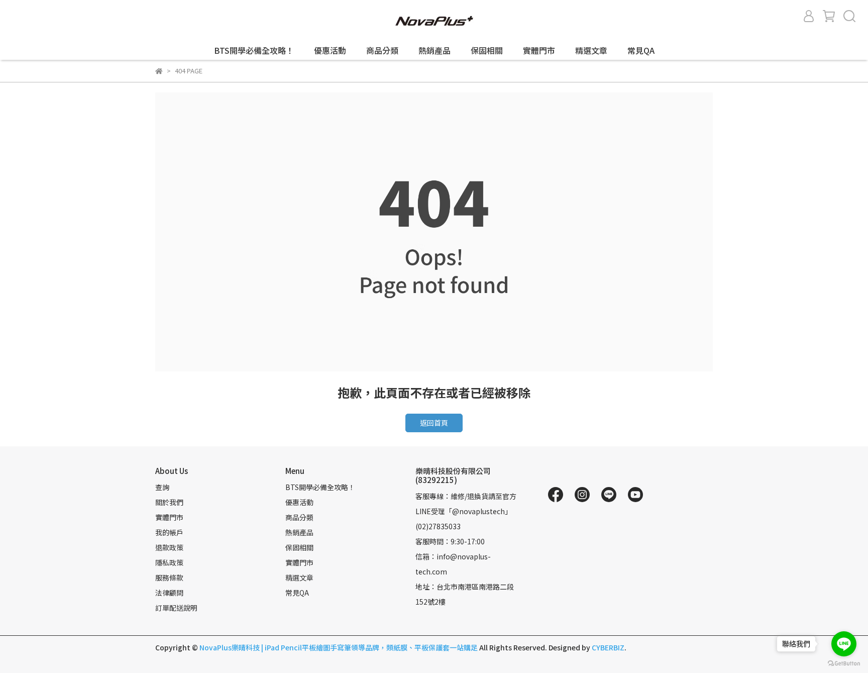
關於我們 (169, 502)
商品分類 (382, 50)
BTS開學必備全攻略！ (254, 50)
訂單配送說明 (176, 608)
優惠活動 (330, 50)
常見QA (641, 50)
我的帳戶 (169, 532)
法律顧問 (169, 593)
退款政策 (169, 547)
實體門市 (539, 50)
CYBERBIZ (608, 647)
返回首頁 (434, 423)
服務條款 (169, 577)
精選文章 (591, 50)
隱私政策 (169, 562)
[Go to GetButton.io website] (844, 663)
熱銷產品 (434, 50)
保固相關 (487, 50)
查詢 (162, 487)
